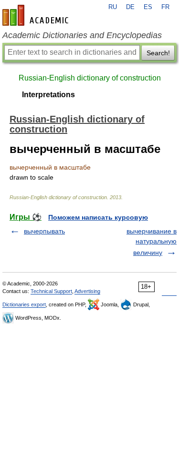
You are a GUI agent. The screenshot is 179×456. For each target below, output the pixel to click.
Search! (158, 53)
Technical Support (51, 291)
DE (130, 7)
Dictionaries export (24, 304)
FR (165, 7)
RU (112, 7)
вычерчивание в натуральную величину (151, 241)
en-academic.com (36, 15)
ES (148, 7)
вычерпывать (44, 231)
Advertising (87, 291)
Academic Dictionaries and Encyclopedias (82, 35)
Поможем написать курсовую (98, 217)
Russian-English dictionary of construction (90, 78)
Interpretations (48, 95)
